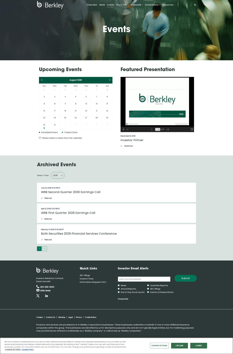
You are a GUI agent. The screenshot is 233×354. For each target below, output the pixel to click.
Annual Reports (128, 289)
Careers (39, 317)
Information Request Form (96, 282)
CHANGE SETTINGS (159, 345)
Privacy (79, 317)
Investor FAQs (90, 279)
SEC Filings (88, 275)
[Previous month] (42, 80)
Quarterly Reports (159, 285)
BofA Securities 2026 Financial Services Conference (79, 234)
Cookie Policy (28, 349)
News (123, 285)
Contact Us (50, 317)
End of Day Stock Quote (133, 292)
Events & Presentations (162, 292)
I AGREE (199, 345)
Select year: (43, 175)
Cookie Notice (90, 317)
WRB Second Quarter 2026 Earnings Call (70, 192)
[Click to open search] (194, 5)
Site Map (61, 317)
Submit (185, 278)
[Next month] (109, 80)
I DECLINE (179, 345)
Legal (70, 317)
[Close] (229, 345)
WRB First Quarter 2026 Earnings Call (68, 213)
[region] (116, 346)
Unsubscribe (123, 299)
